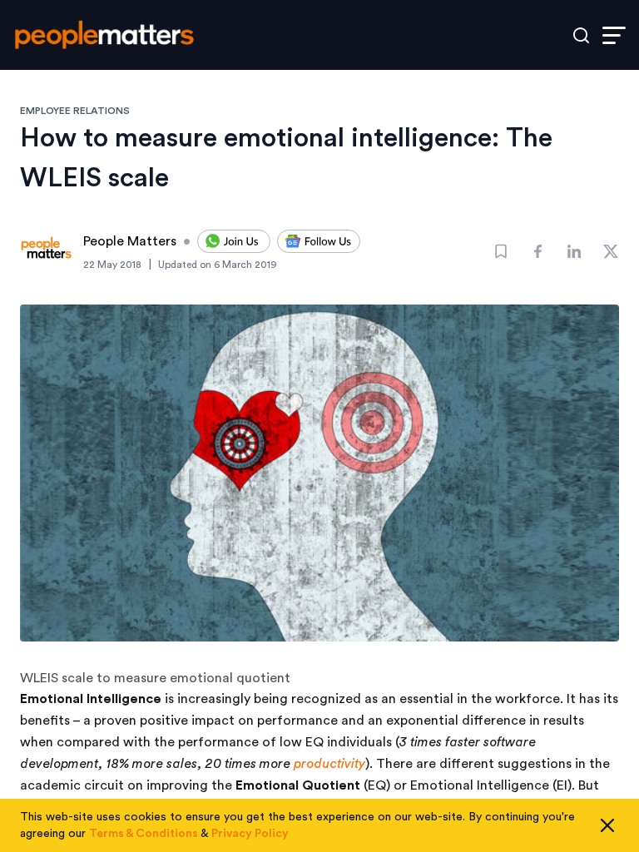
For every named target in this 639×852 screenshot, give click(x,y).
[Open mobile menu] (614, 35)
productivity (329, 763)
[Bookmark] (501, 251)
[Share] (537, 251)
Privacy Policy (250, 834)
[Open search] (581, 35)
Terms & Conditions (143, 834)
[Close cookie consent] (607, 825)
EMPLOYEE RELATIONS (75, 111)
